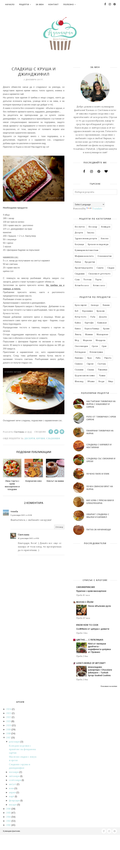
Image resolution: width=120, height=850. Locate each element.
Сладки (110, 268)
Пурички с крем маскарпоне (91, 591)
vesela (14, 511)
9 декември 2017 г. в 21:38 (21, 515)
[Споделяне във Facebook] (50, 431)
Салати (100, 268)
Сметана (102, 364)
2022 (8, 717)
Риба (98, 358)
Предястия (90, 262)
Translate (97, 208)
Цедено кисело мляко (85, 375)
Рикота (107, 358)
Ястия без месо (82, 285)
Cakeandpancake (85, 587)
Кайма (78, 322)
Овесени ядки (81, 346)
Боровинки (87, 311)
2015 (8, 812)
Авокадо (95, 305)
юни (11, 788)
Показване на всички (109, 686)
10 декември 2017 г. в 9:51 (28, 538)
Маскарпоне (102, 334)
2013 (8, 820)
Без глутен (80, 227)
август (12, 784)
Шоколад (79, 381)
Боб (76, 311)
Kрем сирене (81, 305)
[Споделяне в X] (56, 431)
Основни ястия (104, 256)
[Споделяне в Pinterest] (62, 431)
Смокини (79, 369)
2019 (8, 729)
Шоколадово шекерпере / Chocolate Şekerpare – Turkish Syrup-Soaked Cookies (100, 671)
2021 (8, 721)
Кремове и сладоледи (98, 244)
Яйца (110, 381)
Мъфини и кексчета (84, 256)
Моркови (87, 340)
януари (13, 804)
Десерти (29, 438)
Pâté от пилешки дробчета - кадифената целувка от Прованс (99, 647)
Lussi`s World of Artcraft (91, 663)
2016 (8, 808)
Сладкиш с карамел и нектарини (99, 446)
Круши (40, 438)
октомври (14, 776)
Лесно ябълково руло (99, 606)
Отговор (59, 527)
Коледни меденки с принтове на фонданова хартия (22, 749)
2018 (8, 733)
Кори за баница (92, 328)
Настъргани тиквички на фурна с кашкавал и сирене (100, 404)
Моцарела (100, 340)
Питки (78, 262)
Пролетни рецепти (84, 268)
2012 (8, 825)
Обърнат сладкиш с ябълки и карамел (97, 515)
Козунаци (79, 244)
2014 (8, 816)
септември (15, 780)
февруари (14, 800)
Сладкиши (53, 438)
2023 (8, 713)
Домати (103, 317)
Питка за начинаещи (98, 529)
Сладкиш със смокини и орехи (100, 460)
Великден (105, 227)
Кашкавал (102, 322)
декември (14, 741)
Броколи (100, 311)
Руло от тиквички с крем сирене (101, 418)
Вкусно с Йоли (84, 602)
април (12, 792)
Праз (89, 358)
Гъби (92, 317)
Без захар (93, 227)
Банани (106, 305)
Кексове (105, 238)
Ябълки (90, 381)
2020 (8, 725)
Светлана (23, 534)
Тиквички (102, 369)
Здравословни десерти (86, 238)
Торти (98, 279)
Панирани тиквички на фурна (99, 432)
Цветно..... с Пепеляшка (89, 639)
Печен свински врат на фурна (99, 488)
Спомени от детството (99, 273)
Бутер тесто (80, 317)
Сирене (90, 364)
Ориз (104, 346)
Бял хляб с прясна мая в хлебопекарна (100, 501)
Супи (77, 279)
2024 (8, 709)
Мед (77, 340)
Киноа (78, 328)
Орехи (95, 346)
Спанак (90, 369)
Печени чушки (96, 352)
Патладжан (80, 352)
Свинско (79, 364)
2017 (8, 737)
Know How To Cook (87, 624)
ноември (14, 772)
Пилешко (79, 358)
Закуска (90, 232)
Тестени (87, 279)
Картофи (89, 322)
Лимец (78, 334)
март (11, 796)
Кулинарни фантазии (11, 831)
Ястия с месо (99, 285)
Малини (89, 334)
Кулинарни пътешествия (86, 250)
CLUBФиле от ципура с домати (92, 628)
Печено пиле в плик (97, 473)
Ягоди (101, 381)
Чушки (102, 375)
